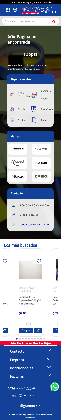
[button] (17, 339)
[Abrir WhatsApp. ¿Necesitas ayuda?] (54, 386)
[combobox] (30, 21)
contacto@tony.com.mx (34, 224)
